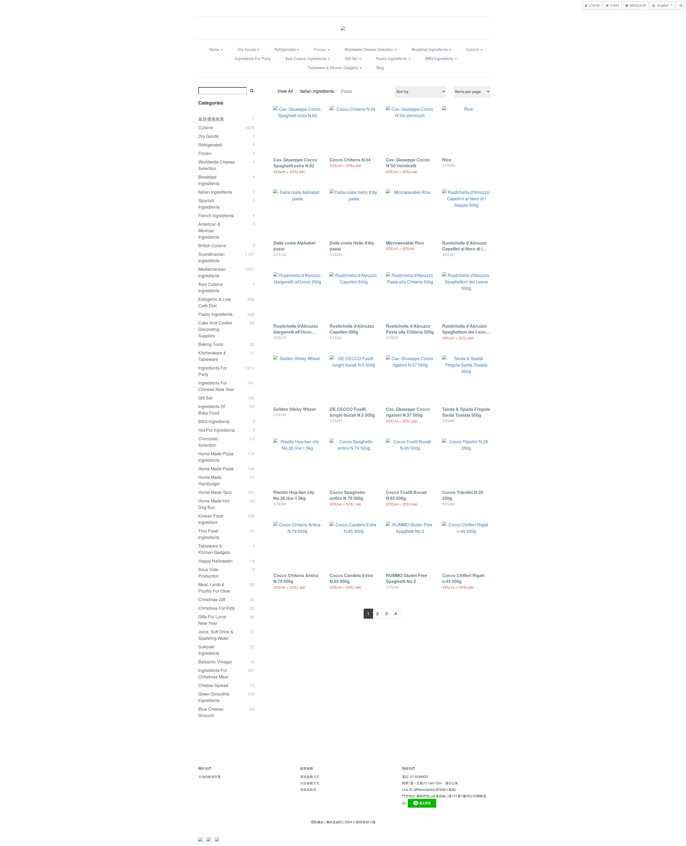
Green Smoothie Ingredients (213, 697)
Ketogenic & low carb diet (214, 302)
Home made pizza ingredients (215, 456)
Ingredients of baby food (211, 409)
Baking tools (210, 344)
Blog (380, 67)
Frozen (320, 49)
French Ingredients (216, 215)
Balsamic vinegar (215, 662)
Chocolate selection (208, 441)
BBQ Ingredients (439, 58)
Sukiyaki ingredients (208, 650)
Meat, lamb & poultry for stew (214, 587)
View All (285, 91)
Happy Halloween (215, 561)
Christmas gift (211, 599)
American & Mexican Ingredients (209, 230)
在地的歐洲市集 (209, 776)
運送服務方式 (309, 776)
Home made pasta (216, 469)
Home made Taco (215, 492)
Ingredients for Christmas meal (213, 673)
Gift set (352, 58)
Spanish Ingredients (208, 203)
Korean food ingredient (210, 519)
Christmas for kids (216, 608)
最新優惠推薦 (211, 119)
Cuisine (473, 49)
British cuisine (212, 245)
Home (214, 49)
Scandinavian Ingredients (211, 257)
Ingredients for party (253, 58)
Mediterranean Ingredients (212, 272)
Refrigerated (285, 49)
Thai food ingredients (208, 534)
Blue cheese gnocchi (210, 712)
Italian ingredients (215, 192)
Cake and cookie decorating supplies (215, 329)
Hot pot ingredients (216, 430)
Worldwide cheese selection (369, 49)
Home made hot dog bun (213, 504)
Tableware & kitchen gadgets (333, 67)
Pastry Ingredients (392, 58)
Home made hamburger (210, 480)
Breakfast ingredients (430, 49)
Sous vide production (208, 572)
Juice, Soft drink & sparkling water (215, 635)
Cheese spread (213, 685)
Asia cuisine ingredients (306, 58)
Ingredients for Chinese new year (216, 386)
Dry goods (247, 49)
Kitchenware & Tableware (212, 356)
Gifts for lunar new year (212, 620)
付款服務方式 (309, 783)
